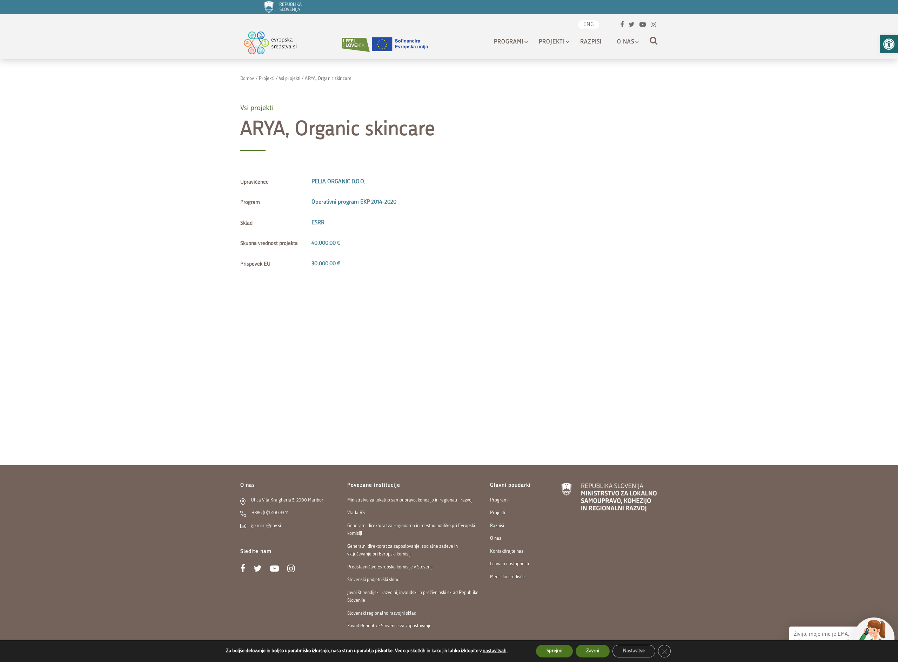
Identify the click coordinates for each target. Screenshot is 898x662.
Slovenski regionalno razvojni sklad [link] (381, 613)
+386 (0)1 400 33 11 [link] (270, 513)
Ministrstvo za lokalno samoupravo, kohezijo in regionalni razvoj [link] (410, 500)
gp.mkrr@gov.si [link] (266, 526)
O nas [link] (625, 42)
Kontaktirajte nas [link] (506, 551)
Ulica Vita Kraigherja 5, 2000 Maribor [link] (287, 500)
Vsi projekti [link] (289, 78)
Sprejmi (554, 651)
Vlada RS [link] (356, 513)
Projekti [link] (552, 42)
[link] (889, 44)
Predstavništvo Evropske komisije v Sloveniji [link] (390, 567)
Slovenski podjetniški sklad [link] (373, 580)
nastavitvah (495, 651)
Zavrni (592, 651)
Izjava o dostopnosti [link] (509, 564)
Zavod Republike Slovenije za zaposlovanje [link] (389, 626)
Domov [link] (247, 78)
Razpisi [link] (591, 42)
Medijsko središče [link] (507, 577)
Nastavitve (634, 651)
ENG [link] (588, 24)
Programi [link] (508, 42)
